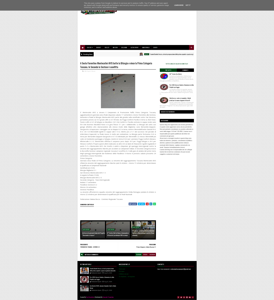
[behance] (190, 297)
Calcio (89, 47)
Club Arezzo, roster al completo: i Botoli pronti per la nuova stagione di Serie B (180, 99)
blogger (138, 254)
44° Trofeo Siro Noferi (175, 74)
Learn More (178, 5)
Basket (98, 47)
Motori (115, 47)
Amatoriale (146, 47)
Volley (107, 47)
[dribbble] (184, 297)
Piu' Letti (168, 70)
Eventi (155, 47)
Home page (122, 269)
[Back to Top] (193, 297)
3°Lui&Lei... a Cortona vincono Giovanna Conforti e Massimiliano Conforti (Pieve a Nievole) (143, 233)
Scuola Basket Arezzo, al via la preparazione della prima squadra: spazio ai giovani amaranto (167, 54)
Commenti (185, 70)
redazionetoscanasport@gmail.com (181, 269)
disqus (145, 254)
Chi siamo (121, 271)
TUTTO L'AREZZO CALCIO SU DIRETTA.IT (177, 64)
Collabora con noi (123, 274)
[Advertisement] (155, 30)
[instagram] (187, 297)
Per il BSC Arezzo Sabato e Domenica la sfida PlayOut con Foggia (102, 278)
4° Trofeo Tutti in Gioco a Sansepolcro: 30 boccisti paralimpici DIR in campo (118, 234)
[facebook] (178, 297)
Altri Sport (135, 47)
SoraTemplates (90, 297)
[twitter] (181, 297)
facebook (152, 254)
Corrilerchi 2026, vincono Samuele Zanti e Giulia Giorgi (103, 287)
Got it (188, 5)
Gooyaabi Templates (108, 297)
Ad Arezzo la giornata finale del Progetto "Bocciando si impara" (93, 234)
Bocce (93, 71)
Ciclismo (124, 47)
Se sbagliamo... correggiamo (127, 276)
